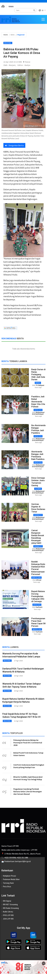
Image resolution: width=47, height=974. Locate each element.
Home (6, 35)
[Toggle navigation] (43, 19)
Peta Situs (7, 886)
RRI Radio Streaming (11, 908)
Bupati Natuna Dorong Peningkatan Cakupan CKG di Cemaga (38, 596)
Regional (7, 43)
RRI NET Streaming (10, 904)
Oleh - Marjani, (9, 65)
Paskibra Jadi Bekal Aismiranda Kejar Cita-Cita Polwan (38, 401)
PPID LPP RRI (8, 915)
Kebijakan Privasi (9, 876)
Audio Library (8, 911)
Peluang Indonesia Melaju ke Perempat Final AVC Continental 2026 (27, 742)
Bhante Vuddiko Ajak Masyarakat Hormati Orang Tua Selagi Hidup (28, 778)
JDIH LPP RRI (8, 919)
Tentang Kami (8, 883)
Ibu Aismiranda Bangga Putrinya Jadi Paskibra (38, 429)
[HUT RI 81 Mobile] (23, 967)
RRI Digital (7, 901)
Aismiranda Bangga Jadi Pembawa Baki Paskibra (37, 455)
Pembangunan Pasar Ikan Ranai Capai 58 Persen (38, 622)
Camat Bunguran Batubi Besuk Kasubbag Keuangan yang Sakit (37, 536)
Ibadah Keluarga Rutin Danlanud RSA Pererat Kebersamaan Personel (38, 567)
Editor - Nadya (24, 65)
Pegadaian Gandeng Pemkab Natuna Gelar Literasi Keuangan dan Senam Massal (27, 791)
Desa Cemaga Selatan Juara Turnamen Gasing (38, 482)
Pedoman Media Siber (11, 879)
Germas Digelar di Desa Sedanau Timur (38, 508)
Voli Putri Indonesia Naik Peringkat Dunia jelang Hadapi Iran (28, 766)
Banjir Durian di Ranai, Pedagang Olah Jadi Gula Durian (38, 374)
